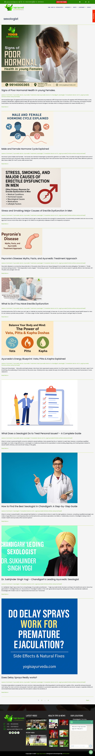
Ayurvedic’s (68, 7)
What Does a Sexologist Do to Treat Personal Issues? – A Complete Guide (41, 433)
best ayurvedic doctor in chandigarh (47, 95)
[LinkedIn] (83, 2)
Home (49, 7)
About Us (53, 7)
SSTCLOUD (66, 753)
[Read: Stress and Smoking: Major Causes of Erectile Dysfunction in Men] (31, 188)
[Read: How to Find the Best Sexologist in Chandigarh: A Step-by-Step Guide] (39, 478)
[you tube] (80, 2)
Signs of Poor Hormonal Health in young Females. (28, 90)
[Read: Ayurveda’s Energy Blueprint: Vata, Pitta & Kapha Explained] (27, 338)
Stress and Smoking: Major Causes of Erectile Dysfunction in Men (36, 210)
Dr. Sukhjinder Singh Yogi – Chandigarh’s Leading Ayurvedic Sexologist (40, 579)
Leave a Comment (6, 95)
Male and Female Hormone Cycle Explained (25, 148)
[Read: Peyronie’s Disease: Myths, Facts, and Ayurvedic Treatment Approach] (21, 241)
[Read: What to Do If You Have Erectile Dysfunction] (21, 289)
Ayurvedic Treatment (30, 95)
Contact (89, 7)
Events (74, 7)
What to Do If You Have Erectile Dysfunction (25, 303)
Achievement (82, 7)
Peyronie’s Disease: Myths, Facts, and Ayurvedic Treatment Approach (39, 258)
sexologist (62, 95)
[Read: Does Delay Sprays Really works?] (39, 636)
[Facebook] (77, 2)
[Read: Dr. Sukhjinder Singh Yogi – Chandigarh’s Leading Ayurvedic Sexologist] (39, 551)
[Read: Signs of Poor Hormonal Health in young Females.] (39, 56)
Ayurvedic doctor (18, 95)
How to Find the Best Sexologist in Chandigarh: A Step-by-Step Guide (39, 506)
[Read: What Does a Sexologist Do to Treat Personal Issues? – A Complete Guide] (39, 405)
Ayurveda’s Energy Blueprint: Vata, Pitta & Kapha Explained (33, 358)
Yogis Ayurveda (41, 753)
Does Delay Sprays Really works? (19, 677)
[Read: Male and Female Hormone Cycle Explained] (27, 128)
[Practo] (89, 2)
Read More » (5, 107)
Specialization (59, 7)
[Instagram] (86, 2)
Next (88, 700)
